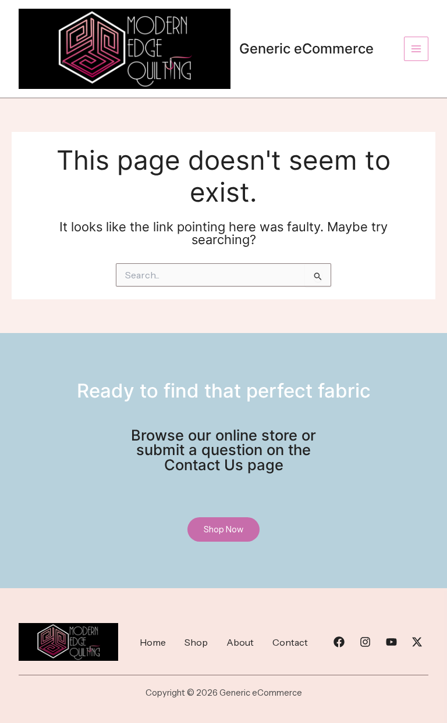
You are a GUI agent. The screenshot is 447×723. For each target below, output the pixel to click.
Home (153, 642)
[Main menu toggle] (416, 49)
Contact (290, 642)
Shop (196, 642)
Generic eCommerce (306, 48)
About (240, 642)
